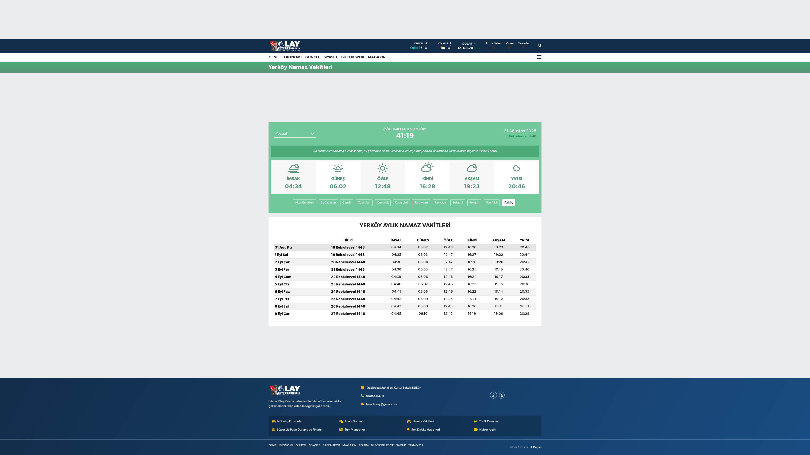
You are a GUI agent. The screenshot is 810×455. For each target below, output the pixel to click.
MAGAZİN (377, 57)
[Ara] (539, 46)
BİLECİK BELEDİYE (382, 445)
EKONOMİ (293, 57)
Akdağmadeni (304, 202)
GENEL (274, 57)
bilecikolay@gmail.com (381, 404)
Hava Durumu (354, 421)
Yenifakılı (492, 202)
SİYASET (331, 57)
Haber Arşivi (487, 429)
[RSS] (501, 395)
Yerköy (508, 202)
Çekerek (383, 202)
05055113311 (375, 395)
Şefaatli (457, 202)
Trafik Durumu (488, 421)
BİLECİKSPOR (352, 57)
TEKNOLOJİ (415, 445)
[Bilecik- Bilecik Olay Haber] (284, 46)
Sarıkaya (440, 202)
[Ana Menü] (539, 57)
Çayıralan (364, 202)
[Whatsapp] (493, 395)
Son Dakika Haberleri (425, 429)
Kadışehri (401, 202)
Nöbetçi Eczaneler (290, 421)
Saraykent (421, 202)
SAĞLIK (401, 445)
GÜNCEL (312, 57)
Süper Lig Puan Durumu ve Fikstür (299, 429)
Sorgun (474, 202)
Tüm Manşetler (354, 429)
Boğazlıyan (328, 202)
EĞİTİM (364, 445)
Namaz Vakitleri (423, 421)
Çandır (346, 202)
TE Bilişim (535, 447)
